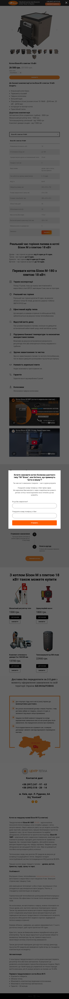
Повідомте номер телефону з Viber (24, 511)
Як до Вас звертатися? (20, 501)
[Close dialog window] (66, 2)
